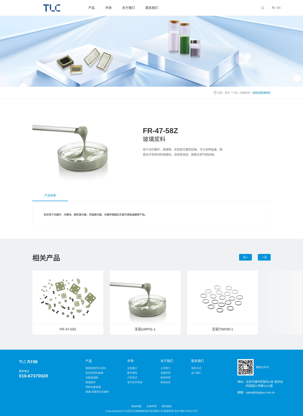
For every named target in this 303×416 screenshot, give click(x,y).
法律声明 (151, 406)
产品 (91, 8)
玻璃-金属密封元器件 (97, 391)
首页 (227, 92)
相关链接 (167, 406)
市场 (108, 8)
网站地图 (136, 406)
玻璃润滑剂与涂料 (96, 368)
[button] (245, 257)
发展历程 (165, 373)
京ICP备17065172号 (186, 411)
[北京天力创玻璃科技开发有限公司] (52, 8)
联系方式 (196, 368)
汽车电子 (132, 377)
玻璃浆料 (245, 92)
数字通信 (132, 373)
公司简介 (165, 368)
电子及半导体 (134, 382)
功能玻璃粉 (92, 377)
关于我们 (128, 8)
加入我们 (196, 373)
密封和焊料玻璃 (94, 373)
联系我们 (152, 8)
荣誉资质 (165, 377)
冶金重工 (132, 368)
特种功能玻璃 (93, 387)
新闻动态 (165, 382)
